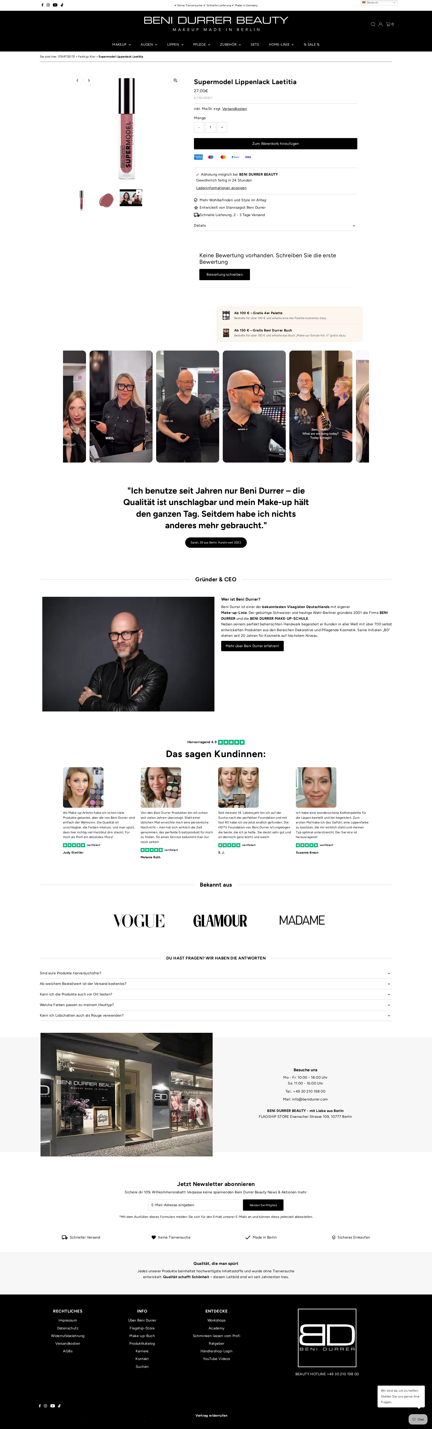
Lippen (173, 44)
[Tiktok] (62, 5)
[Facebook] (42, 5)
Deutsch (372, 2)
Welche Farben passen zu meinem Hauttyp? (77, 1005)
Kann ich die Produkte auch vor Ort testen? (76, 994)
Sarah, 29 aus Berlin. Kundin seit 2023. (216, 542)
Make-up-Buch (142, 1336)
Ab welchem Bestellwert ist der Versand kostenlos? (83, 984)
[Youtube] (55, 5)
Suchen (142, 1366)
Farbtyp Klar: (87, 56)
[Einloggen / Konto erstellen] (380, 24)
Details (200, 225)
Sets (255, 44)
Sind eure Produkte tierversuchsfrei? (70, 973)
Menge (200, 118)
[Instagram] (48, 5)
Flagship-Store (142, 1328)
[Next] (88, 80)
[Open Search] (373, 24)
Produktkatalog (142, 1343)
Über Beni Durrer (142, 1320)
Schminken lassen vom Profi (216, 1336)
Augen (147, 44)
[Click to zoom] (175, 80)
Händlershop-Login (216, 1351)
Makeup (120, 44)
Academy (217, 1328)
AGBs (67, 1351)
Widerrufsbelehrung (67, 1336)
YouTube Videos (216, 1359)
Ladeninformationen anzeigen (221, 188)
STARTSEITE (66, 56)
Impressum (67, 1320)
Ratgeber (216, 1343)
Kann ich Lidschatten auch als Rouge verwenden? (82, 1015)
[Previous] (77, 80)
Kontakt (142, 1359)
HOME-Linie (279, 44)
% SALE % (312, 44)
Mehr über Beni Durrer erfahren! (252, 646)
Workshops (216, 1320)
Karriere (142, 1351)
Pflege (200, 44)
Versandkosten (234, 109)
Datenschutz (68, 1328)
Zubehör (229, 44)
